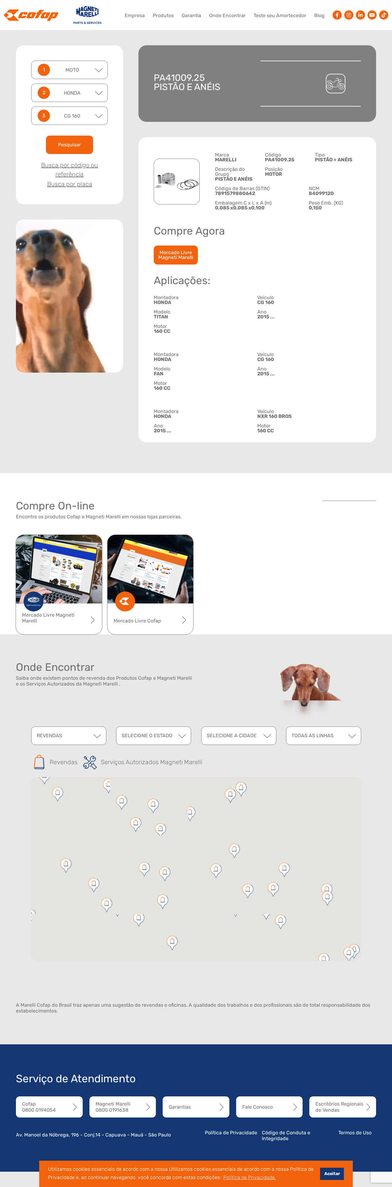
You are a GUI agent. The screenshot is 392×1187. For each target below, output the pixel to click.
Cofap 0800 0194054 (39, 1107)
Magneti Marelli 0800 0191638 (113, 1107)
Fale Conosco (257, 1107)
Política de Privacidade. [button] (249, 1177)
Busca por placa (69, 184)
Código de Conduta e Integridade (286, 1135)
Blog (319, 15)
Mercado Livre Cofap (137, 621)
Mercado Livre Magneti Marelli (175, 255)
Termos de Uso (354, 1133)
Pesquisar (69, 145)
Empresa (135, 15)
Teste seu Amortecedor (280, 15)
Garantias (180, 1107)
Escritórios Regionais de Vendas (339, 1107)
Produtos (163, 15)
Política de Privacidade (231, 1133)
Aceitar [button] (332, 1173)
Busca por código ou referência (69, 169)
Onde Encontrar (227, 15)
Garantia (191, 15)
